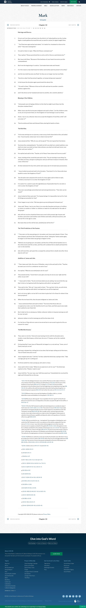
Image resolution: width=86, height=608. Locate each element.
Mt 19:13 (30, 466)
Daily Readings (44, 2)
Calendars (66, 567)
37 (48, 429)
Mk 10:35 (44, 429)
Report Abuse (63, 2)
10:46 (23, 445)
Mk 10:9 (38, 390)
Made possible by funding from (66, 601)
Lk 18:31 (41, 491)
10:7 (24, 459)
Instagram (76, 596)
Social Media (67, 571)
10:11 (24, 463)
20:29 (44, 445)
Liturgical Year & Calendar (31, 571)
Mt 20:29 (30, 505)
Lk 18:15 (37, 466)
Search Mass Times (29, 567)
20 (52, 442)
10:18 (23, 398)
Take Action (47, 563)
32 (60, 390)
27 (26, 406)
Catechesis (8, 583)
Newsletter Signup (69, 569)
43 (41, 505)
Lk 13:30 (33, 488)
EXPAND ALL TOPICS (9, 590)
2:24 (53, 384)
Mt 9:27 (37, 445)
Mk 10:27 (32, 417)
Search (79, 2)
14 (40, 28)
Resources (66, 565)
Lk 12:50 (56, 427)
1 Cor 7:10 (40, 463)
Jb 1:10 (30, 407)
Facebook (67, 596)
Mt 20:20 (30, 495)
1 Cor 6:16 (34, 459)
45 (26, 436)
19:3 (62, 390)
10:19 (23, 481)
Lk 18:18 (37, 477)
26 (38, 411)
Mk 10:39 (63, 431)
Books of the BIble (29, 565)
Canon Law (7, 581)
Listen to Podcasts (42, 543)
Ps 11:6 (27, 424)
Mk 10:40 (63, 433)
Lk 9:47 (28, 470)
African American (9, 567)
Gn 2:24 (29, 459)
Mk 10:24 (34, 411)
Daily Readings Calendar (50, 2)
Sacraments (28, 573)
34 (47, 445)
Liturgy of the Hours (30, 575)
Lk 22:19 (49, 442)
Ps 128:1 (34, 407)
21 (38, 481)
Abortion (7, 563)
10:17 (23, 477)
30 (34, 477)
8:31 (30, 491)
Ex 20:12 (28, 481)
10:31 (23, 488)
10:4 (24, 452)
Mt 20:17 (34, 491)
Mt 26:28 (43, 442)
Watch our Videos (52, 543)
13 (38, 28)
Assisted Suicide (9, 575)
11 (33, 28)
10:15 (23, 393)
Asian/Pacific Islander (10, 573)
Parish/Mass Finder (69, 563)
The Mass (27, 577)
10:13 (24, 466)
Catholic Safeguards (10, 588)
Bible (6, 577)
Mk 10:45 (41, 438)
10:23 (23, 406)
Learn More (56, 553)
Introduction (11, 28)
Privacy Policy (46, 514)
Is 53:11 (37, 442)
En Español (43, 20)
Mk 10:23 (56, 407)
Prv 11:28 (28, 484)
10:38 (23, 420)
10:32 (24, 491)
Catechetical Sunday (10, 585)
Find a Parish (55, 2)
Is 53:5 (54, 426)
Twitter (63, 596)
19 (37, 491)
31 (40, 445)
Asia (6, 571)
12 (36, 28)
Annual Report (8, 569)
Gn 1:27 (47, 384)
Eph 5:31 (40, 459)
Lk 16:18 (35, 463)
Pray (45, 569)
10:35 (24, 495)
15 (42, 28)
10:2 (23, 380)
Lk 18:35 (38, 505)
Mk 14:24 (49, 426)
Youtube (70, 596)
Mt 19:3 (30, 449)
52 (26, 445)
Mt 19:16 (23, 402)
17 (27, 402)
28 (34, 495)
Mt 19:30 (28, 488)
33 (44, 491)
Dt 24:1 (53, 382)
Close (82, 606)
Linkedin (73, 596)
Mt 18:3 (50, 395)
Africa (6, 565)
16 (44, 28)
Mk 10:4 (36, 384)
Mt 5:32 (30, 463)
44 (25, 440)
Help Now (73, 1)
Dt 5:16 (35, 481)
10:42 (23, 436)
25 (60, 407)
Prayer (26, 569)
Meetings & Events (49, 567)
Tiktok (79, 596)
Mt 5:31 (56, 390)
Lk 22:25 (30, 502)
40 (26, 420)
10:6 (24, 456)
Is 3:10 (40, 407)
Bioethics (7, 579)
